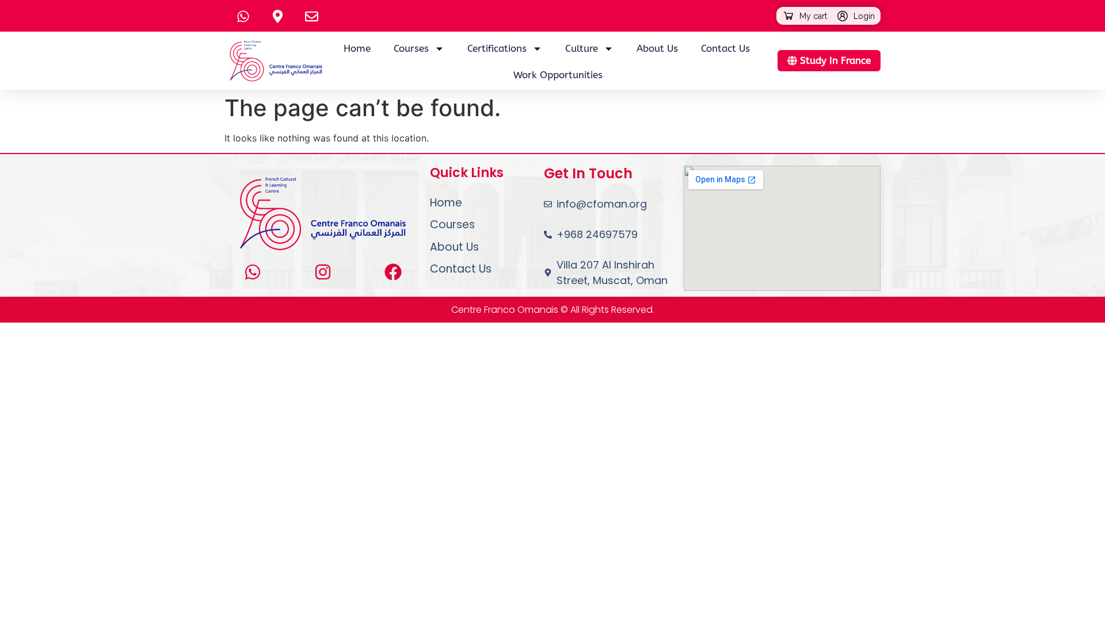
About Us (657, 48)
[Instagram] (323, 272)
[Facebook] (393, 272)
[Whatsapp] (252, 272)
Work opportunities (558, 74)
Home (357, 48)
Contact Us (725, 48)
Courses (452, 224)
